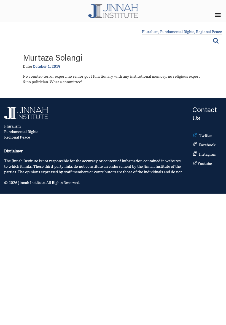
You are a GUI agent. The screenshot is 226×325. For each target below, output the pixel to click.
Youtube (205, 163)
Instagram (207, 154)
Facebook (207, 144)
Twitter (205, 135)
